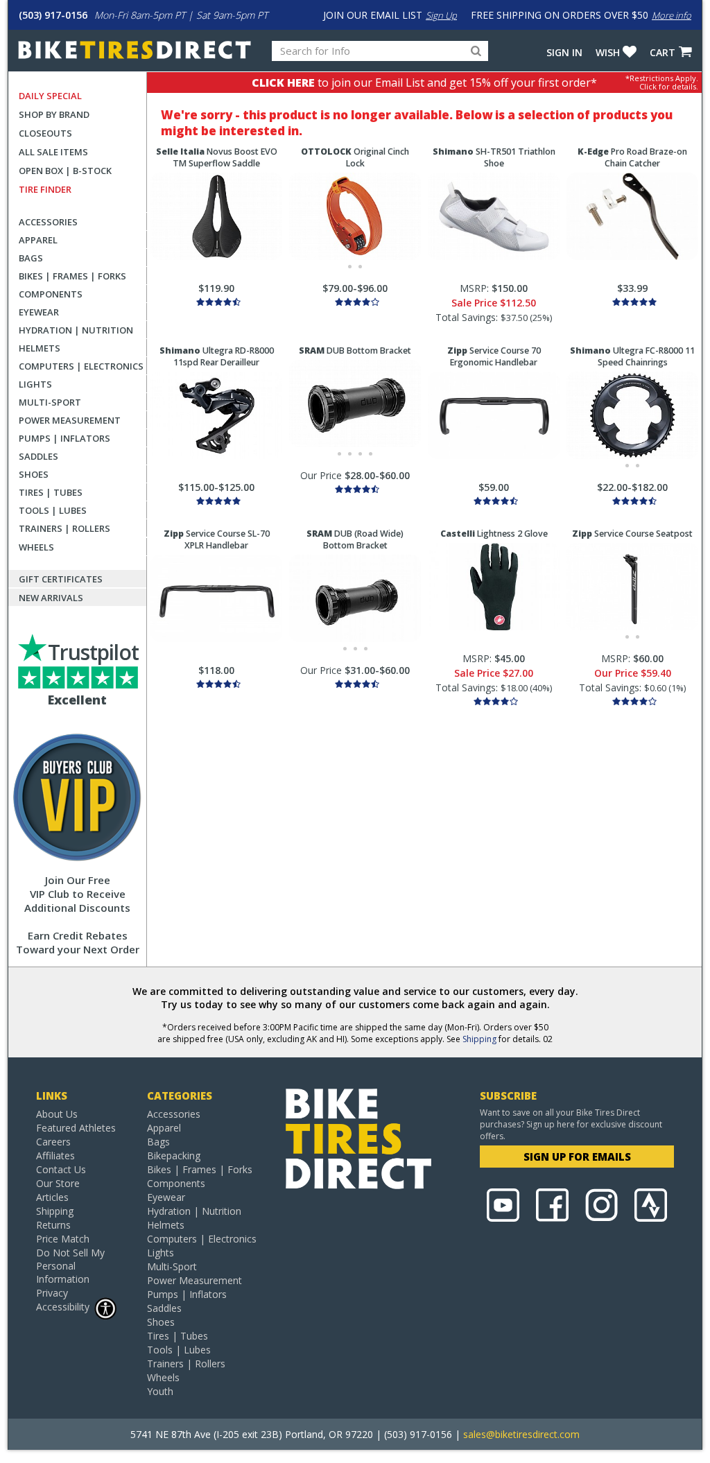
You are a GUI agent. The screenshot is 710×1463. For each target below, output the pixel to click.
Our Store (58, 1183)
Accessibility (62, 1306)
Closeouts (45, 133)
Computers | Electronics (81, 366)
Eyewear (39, 312)
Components (51, 294)
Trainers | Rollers (64, 528)
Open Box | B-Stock (65, 170)
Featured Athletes (76, 1127)
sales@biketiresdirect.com (521, 1434)
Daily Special (50, 95)
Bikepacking (173, 1155)
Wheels (36, 547)
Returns (53, 1224)
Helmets (39, 348)
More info (671, 15)
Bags (31, 258)
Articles (52, 1197)
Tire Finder (45, 189)
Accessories (48, 222)
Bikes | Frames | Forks (72, 276)
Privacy (52, 1292)
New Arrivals (51, 597)
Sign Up (441, 15)
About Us (57, 1113)
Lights (35, 384)
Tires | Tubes (51, 492)
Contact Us (61, 1169)
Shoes (34, 474)
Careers (53, 1141)
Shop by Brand (54, 114)
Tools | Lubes (53, 510)
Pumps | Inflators (64, 438)
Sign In (564, 52)
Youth (160, 1391)
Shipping (479, 1039)
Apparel (38, 240)
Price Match (62, 1238)
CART (662, 52)
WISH (608, 52)
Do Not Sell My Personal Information (70, 1265)
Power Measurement (70, 420)
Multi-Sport (50, 402)
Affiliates (55, 1155)
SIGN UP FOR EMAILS (577, 1156)
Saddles (38, 456)
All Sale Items (53, 152)
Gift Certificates (61, 579)
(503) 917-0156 (53, 14)
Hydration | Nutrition (76, 330)
